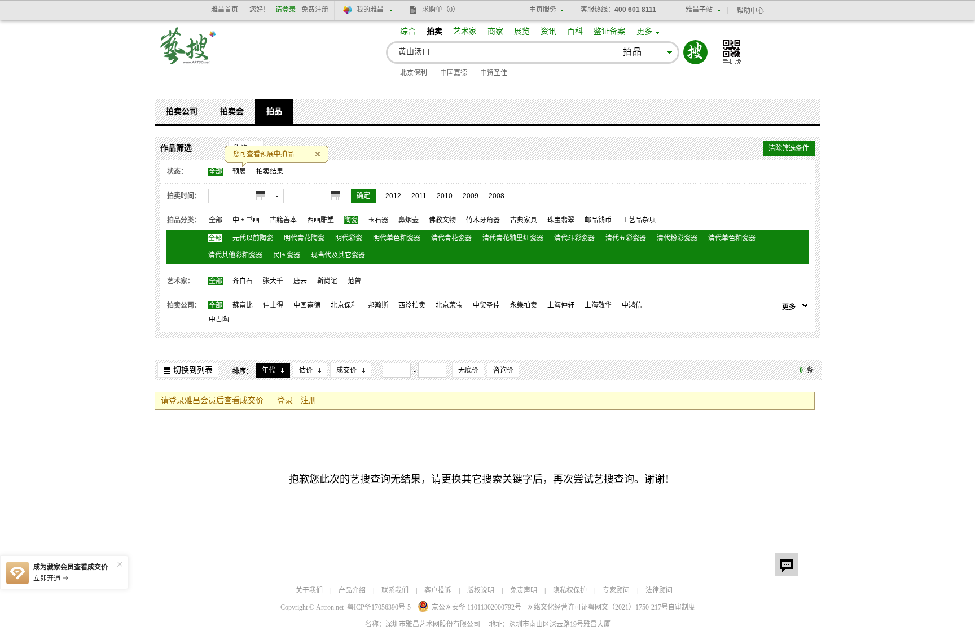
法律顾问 (659, 590)
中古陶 (219, 319)
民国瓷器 (286, 255)
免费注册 (314, 10)
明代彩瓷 (348, 238)
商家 (495, 31)
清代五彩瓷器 (625, 238)
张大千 (273, 281)
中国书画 (246, 220)
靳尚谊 (327, 281)
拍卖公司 (181, 111)
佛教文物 (442, 220)
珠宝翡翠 (560, 220)
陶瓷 (351, 220)
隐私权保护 (570, 590)
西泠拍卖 (411, 305)
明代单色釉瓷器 (396, 238)
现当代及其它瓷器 (338, 255)
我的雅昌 (370, 10)
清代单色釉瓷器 (732, 238)
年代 (268, 370)
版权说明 (480, 590)
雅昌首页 (224, 10)
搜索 (695, 52)
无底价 (468, 370)
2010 (445, 196)
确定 (363, 196)
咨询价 (503, 370)
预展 (239, 172)
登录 (285, 400)
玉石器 (378, 220)
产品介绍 (352, 590)
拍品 (274, 111)
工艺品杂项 (639, 220)
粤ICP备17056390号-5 (379, 607)
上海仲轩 (560, 305)
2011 (419, 196)
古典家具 (523, 220)
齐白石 (242, 281)
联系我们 (395, 590)
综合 (408, 31)
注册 (309, 400)
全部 (215, 172)
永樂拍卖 (523, 305)
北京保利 (413, 73)
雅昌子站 (699, 10)
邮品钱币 (598, 220)
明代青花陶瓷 (304, 238)
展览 (522, 31)
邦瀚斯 (378, 305)
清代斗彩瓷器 (574, 238)
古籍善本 (283, 220)
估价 (306, 370)
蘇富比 (242, 305)
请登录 (285, 10)
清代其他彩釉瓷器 (235, 255)
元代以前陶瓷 (252, 238)
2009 (470, 196)
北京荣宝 (449, 305)
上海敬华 (598, 305)
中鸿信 (632, 305)
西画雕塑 (320, 220)
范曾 (354, 281)
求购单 (440, 10)
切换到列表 (193, 370)
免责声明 (523, 590)
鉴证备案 (609, 31)
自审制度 (681, 607)
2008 (496, 196)
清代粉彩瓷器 (677, 238)
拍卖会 (232, 111)
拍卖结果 (269, 172)
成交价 (346, 370)
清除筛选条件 (788, 148)
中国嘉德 (453, 73)
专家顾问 (616, 590)
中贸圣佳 (493, 73)
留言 (786, 564)
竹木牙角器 (483, 220)
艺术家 (465, 31)
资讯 (548, 31)
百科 (575, 31)
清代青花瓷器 (451, 238)
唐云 (300, 281)
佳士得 (273, 305)
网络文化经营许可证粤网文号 (597, 607)
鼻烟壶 (408, 220)
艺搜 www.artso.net (188, 52)
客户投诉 (437, 590)
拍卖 (434, 31)
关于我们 (309, 590)
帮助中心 (750, 11)
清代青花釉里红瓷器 (512, 238)
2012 (393, 196)
